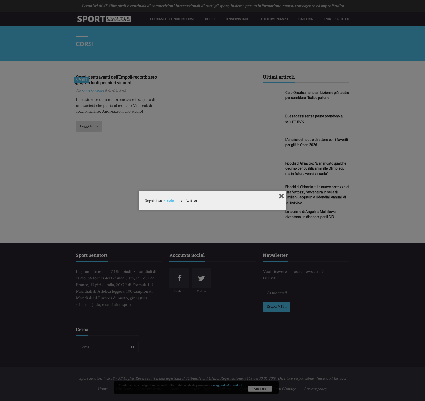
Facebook (171, 200)
